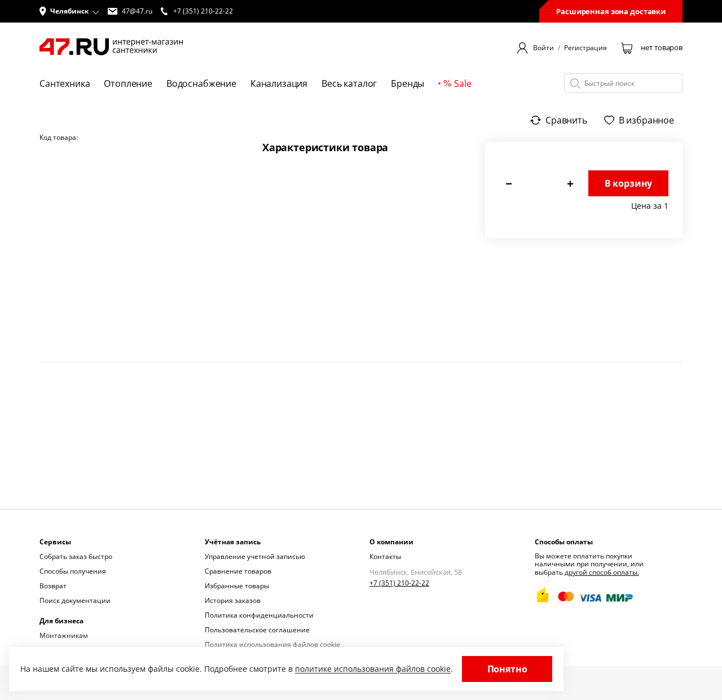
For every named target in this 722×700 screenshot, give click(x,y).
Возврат (53, 586)
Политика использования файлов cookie (272, 644)
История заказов (233, 600)
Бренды (407, 83)
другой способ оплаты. (602, 572)
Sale (462, 83)
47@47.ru (137, 11)
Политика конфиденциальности (259, 615)
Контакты (385, 556)
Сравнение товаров (238, 571)
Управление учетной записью (255, 556)
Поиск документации (75, 600)
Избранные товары (237, 586)
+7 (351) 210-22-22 (399, 583)
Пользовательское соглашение (257, 630)
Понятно (507, 669)
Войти (543, 47)
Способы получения (72, 571)
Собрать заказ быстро (75, 556)
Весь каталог (349, 83)
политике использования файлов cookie (373, 668)
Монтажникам (63, 635)
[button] (69, 11)
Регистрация (585, 47)
